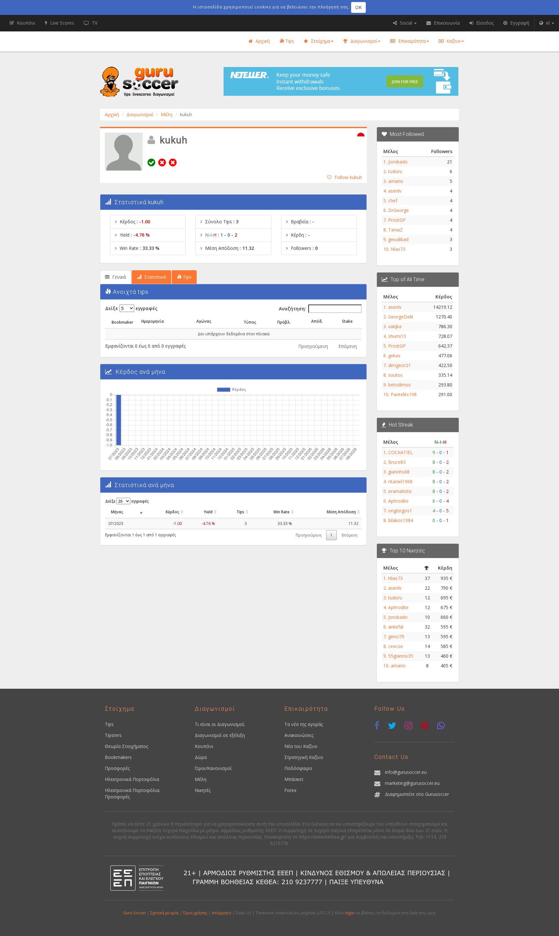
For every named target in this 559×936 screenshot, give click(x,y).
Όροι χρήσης (195, 912)
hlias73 (398, 249)
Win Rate (281, 511)
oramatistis (400, 491)
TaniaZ (395, 230)
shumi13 (397, 336)
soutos (395, 375)
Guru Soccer (134, 912)
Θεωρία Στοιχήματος (126, 746)
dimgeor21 (399, 365)
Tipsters (113, 735)
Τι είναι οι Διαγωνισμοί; (220, 724)
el (548, 23)
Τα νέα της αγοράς (303, 724)
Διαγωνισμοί (363, 41)
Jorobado (398, 162)
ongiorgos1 (400, 510)
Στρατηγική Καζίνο (303, 757)
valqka (394, 326)
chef (392, 200)
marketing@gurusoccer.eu (412, 783)
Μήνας (117, 511)
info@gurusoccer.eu (406, 772)
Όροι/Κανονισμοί (213, 768)
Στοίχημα (320, 41)
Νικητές (203, 790)
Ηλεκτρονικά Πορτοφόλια (132, 779)
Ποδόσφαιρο (298, 768)
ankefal (395, 627)
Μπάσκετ (293, 779)
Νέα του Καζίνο (300, 746)
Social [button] (406, 23)
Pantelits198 (404, 394)
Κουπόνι (204, 746)
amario (395, 181)
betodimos (399, 385)
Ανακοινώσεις (298, 735)
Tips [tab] (186, 277)
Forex (290, 790)
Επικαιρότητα (411, 41)
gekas (394, 355)
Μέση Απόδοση (341, 511)
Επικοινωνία (446, 23)
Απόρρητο (221, 912)
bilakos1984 (400, 520)
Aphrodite (398, 501)
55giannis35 (400, 656)
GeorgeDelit (400, 317)
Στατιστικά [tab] (154, 277)
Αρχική (262, 41)
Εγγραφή (519, 23)
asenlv (394, 191)
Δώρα (201, 757)
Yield (208, 511)
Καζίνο (453, 41)
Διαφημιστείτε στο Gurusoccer (417, 794)
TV (94, 23)
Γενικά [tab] (118, 277)
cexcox (395, 646)
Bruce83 (397, 462)
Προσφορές (117, 768)
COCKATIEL (400, 452)
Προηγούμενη (313, 346)
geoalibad (398, 239)
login (349, 912)
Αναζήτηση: (292, 309)
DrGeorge (398, 210)
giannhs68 (399, 472)
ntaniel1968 (400, 481)
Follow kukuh (348, 177)
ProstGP (397, 220)
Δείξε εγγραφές (131, 308)
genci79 (396, 636)
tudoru (395, 171)
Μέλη (166, 114)
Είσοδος (484, 23)
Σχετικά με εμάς (164, 912)
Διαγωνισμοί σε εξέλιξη (220, 735)
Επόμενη (347, 346)
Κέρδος (172, 511)
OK (358, 7)
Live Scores (61, 23)
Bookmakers (118, 757)
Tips (289, 41)
